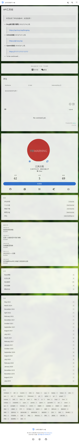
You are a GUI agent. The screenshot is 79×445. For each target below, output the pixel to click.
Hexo (45, 432)
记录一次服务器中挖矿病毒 (12, 237)
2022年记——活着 (9, 253)
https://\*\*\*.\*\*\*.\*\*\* (18, 51)
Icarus (50, 432)
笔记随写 (5, 231)
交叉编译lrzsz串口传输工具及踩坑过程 (15, 261)
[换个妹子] (29, 161)
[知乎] (39, 189)
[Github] (10, 189)
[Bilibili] (68, 189)
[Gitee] (24, 189)
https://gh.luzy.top (16, 41)
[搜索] (72, 2)
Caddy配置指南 (8, 245)
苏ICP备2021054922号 (44, 434)
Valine (74, 123)
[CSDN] (54, 189)
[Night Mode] (68, 2)
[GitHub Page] (46, 439)
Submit (71, 109)
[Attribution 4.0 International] (39, 439)
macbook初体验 (8, 230)
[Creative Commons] (33, 439)
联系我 (39, 184)
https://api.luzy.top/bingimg (19, 30)
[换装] (47, 161)
